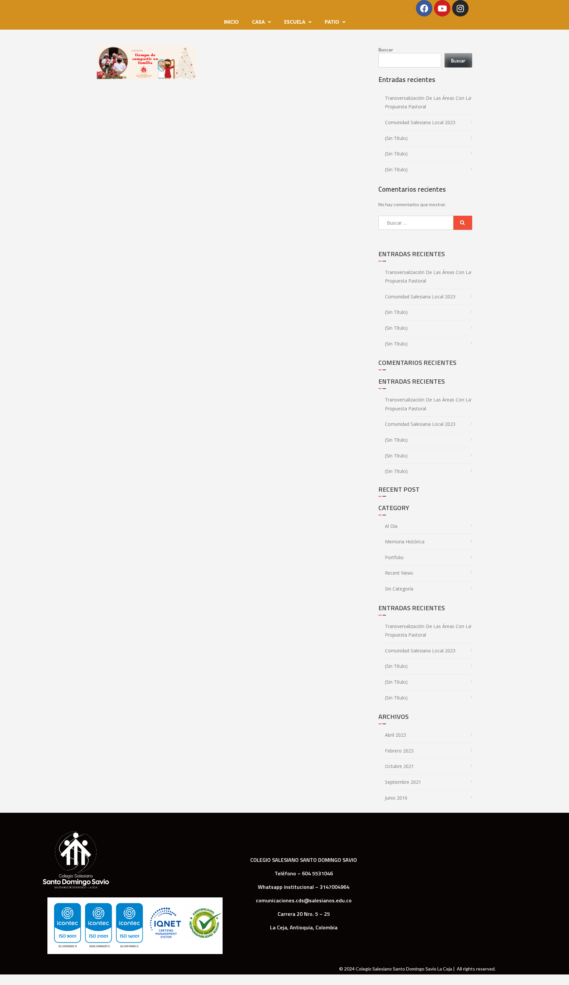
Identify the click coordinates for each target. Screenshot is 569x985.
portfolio (394, 557)
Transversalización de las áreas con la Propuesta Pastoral (428, 102)
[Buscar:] (415, 223)
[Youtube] (442, 8)
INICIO (231, 22)
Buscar (385, 49)
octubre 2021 (399, 766)
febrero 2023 (399, 751)
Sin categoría (399, 589)
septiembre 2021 (403, 782)
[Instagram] (460, 8)
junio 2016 (396, 798)
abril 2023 (395, 735)
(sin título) (396, 138)
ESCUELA (294, 22)
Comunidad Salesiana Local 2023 (420, 122)
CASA (258, 22)
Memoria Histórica (404, 541)
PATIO (332, 22)
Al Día (391, 526)
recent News (399, 573)
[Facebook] (424, 8)
